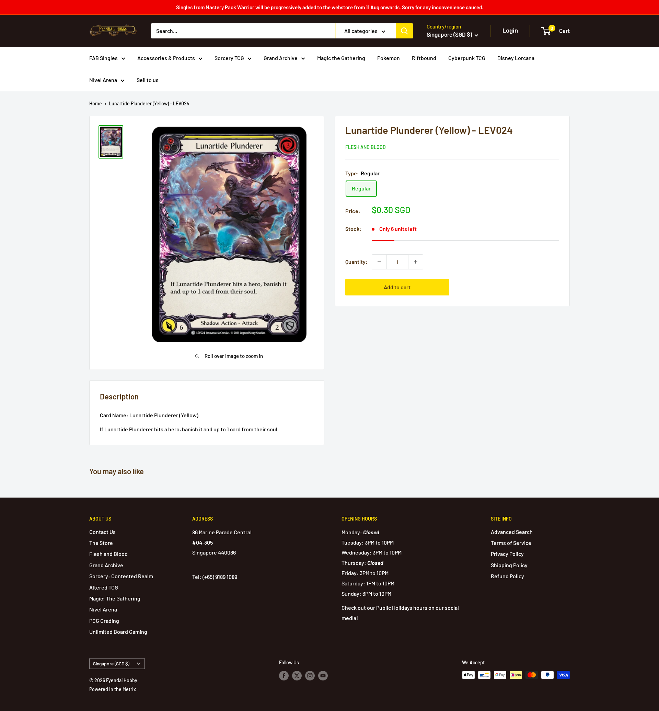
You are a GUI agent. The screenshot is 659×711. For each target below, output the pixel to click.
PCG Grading (104, 620)
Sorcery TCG (229, 58)
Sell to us (148, 80)
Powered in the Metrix (112, 689)
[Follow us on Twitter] (297, 675)
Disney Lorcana (515, 58)
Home (95, 103)
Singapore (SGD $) (111, 663)
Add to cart (397, 287)
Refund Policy (507, 576)
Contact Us (102, 531)
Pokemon (388, 58)
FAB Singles (103, 58)
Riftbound (424, 58)
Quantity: (356, 261)
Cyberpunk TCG (466, 58)
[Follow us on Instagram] (310, 675)
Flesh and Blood (365, 147)
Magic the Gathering (341, 58)
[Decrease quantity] (379, 262)
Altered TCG (103, 587)
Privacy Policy (507, 553)
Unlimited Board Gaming (118, 631)
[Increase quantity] (415, 262)
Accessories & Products (166, 58)
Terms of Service (511, 542)
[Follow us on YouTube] (323, 675)
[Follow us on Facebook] (284, 675)
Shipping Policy (509, 565)
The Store (101, 542)
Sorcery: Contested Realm (121, 576)
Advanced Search (512, 531)
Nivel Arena (103, 80)
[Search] (404, 30)
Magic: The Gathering (114, 598)
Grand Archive (281, 58)
